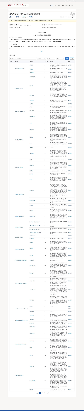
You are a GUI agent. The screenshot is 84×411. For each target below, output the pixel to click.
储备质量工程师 (32, 289)
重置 (72, 58)
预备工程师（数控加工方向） (35, 229)
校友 (63, 5)
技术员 (31, 179)
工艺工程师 (32, 273)
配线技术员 (32, 323)
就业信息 (67, 5)
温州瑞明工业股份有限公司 (19, 194)
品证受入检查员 (32, 326)
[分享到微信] (71, 17)
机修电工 (31, 205)
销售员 (31, 159)
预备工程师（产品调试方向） (35, 221)
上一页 (37, 393)
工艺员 (31, 123)
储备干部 (31, 85)
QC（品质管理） (33, 380)
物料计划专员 (32, 333)
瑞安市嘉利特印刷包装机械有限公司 (21, 260)
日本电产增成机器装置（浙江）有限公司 (21, 320)
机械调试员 (32, 165)
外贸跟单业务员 (32, 235)
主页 (51, 5)
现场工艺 (31, 255)
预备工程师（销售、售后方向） (35, 225)
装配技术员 (32, 319)
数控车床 (31, 170)
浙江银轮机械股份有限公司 (19, 249)
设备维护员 (32, 341)
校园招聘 (31, 389)
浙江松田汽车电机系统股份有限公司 (21, 283)
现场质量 (31, 248)
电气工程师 (32, 100)
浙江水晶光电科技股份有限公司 (20, 344)
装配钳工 (31, 137)
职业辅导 (73, 5)
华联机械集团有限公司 (19, 88)
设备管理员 (32, 153)
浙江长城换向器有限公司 (19, 139)
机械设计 (31, 65)
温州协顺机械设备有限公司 (19, 216)
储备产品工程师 (32, 265)
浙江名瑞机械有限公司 (19, 167)
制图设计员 (32, 129)
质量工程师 (32, 190)
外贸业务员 (32, 110)
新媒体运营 (32, 72)
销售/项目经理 (32, 200)
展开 (42, 51)
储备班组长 (32, 366)
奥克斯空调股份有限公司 (19, 375)
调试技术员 (32, 315)
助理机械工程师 (32, 76)
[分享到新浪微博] (74, 17)
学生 (55, 5)
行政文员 (31, 210)
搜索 (67, 58)
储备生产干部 (32, 280)
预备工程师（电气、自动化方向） (36, 232)
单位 (59, 5)
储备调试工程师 (32, 216)
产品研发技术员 (32, 116)
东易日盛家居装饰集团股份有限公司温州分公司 (21, 308)
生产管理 (31, 242)
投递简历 (70, 65)
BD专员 (31, 308)
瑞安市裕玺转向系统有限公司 (20, 111)
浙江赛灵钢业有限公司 (19, 237)
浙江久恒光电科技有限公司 (19, 68)
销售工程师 (32, 95)
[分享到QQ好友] (72, 17)
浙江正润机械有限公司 (19, 227)
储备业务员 (32, 300)
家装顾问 (31, 306)
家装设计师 (32, 311)
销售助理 (31, 69)
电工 (30, 143)
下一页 (47, 393)
